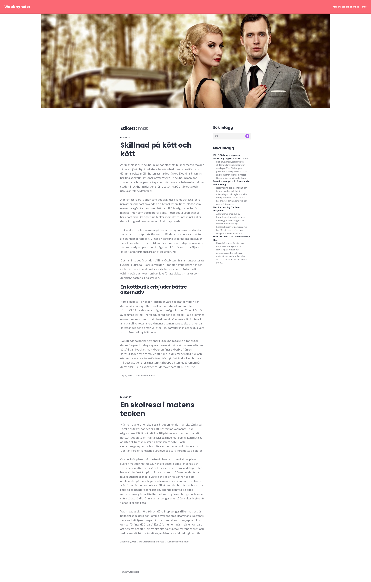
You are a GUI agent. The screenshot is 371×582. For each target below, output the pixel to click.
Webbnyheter (17, 6)
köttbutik (145, 375)
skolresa (160, 541)
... (245, 177)
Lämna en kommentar (178, 541)
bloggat (126, 137)
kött (138, 375)
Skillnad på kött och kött (156, 149)
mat (153, 375)
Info (364, 6)
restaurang (149, 541)
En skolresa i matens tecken (157, 409)
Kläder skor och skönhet (346, 6)
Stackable (134, 571)
